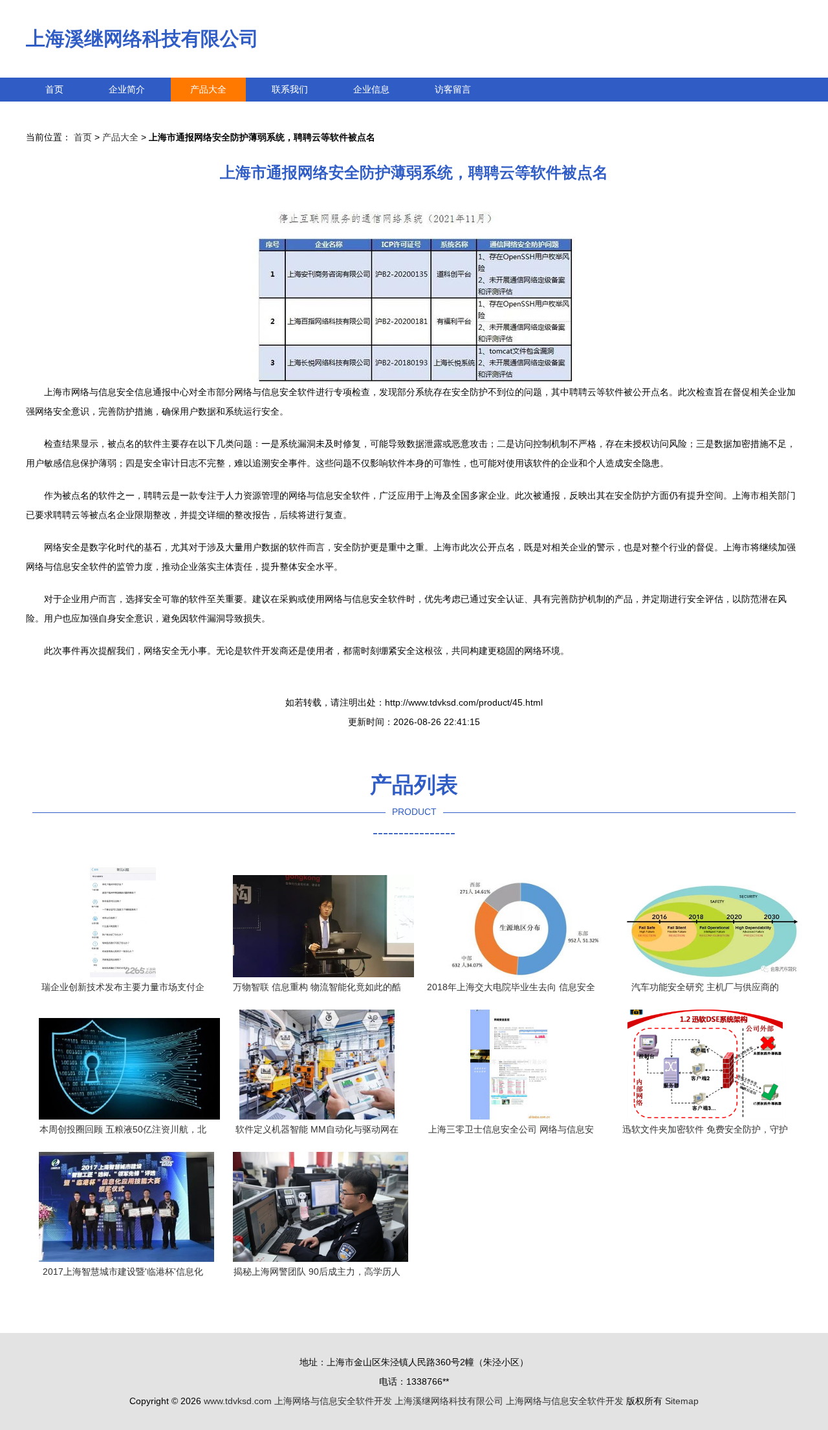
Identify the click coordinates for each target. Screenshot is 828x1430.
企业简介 (127, 89)
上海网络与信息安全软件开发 (333, 1401)
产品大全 (208, 89)
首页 (54, 89)
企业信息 (371, 89)
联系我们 (290, 89)
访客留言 (453, 89)
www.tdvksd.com (238, 1401)
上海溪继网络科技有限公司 (142, 38)
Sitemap (682, 1401)
